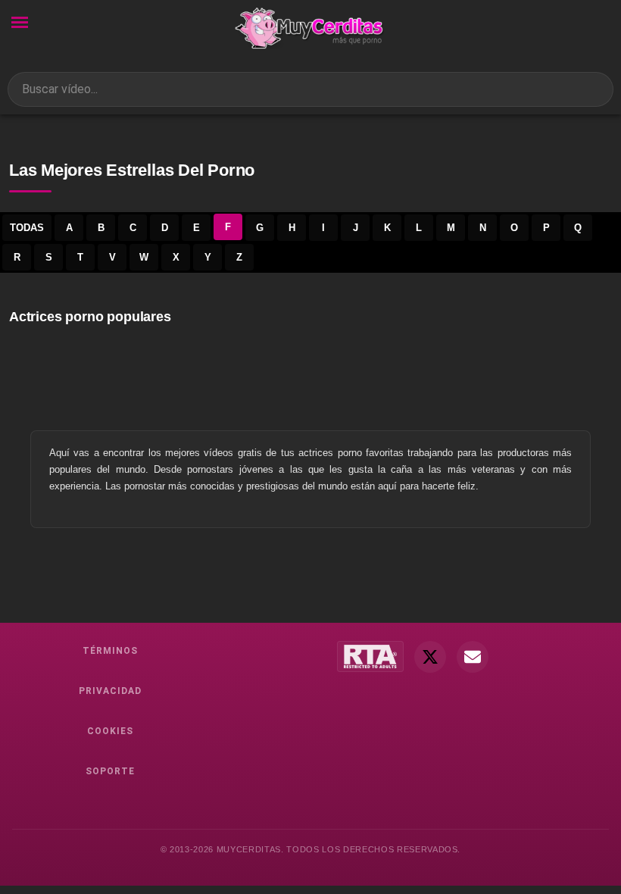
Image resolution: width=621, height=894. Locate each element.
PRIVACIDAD (110, 691)
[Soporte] (472, 657)
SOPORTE (110, 771)
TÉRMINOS (110, 650)
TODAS (27, 227)
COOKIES (110, 731)
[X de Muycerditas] (430, 657)
